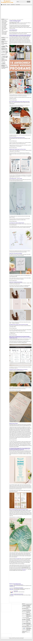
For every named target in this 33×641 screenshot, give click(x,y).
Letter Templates (4, 26)
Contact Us (8, 4)
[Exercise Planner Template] (3, 51)
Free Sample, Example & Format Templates (18, 638)
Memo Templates (4, 27)
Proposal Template (4, 32)
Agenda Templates (4, 20)
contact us (24, 570)
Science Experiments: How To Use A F (18, 584)
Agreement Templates (4, 21)
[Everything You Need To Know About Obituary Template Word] (11, 594)
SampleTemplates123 (24, 569)
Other (2, 30)
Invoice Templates (4, 25)
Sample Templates (14, 19)
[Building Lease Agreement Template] (24, 616)
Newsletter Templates (4, 28)
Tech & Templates (4, 34)
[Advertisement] (17, 12)
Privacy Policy (4, 4)
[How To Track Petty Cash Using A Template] (24, 610)
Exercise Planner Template (7, 52)
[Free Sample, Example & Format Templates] (7, 3)
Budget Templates (4, 22)
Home (10, 19)
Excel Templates (4, 23)
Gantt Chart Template (4, 24)
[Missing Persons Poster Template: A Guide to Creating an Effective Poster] (3, 56)
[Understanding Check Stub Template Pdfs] (11, 589)
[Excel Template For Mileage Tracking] (24, 623)
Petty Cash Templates (5, 31)
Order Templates (4, 29)
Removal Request (18, 4)
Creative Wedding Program (18, 558)
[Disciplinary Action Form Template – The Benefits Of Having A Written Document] (24, 605)
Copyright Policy (13, 4)
